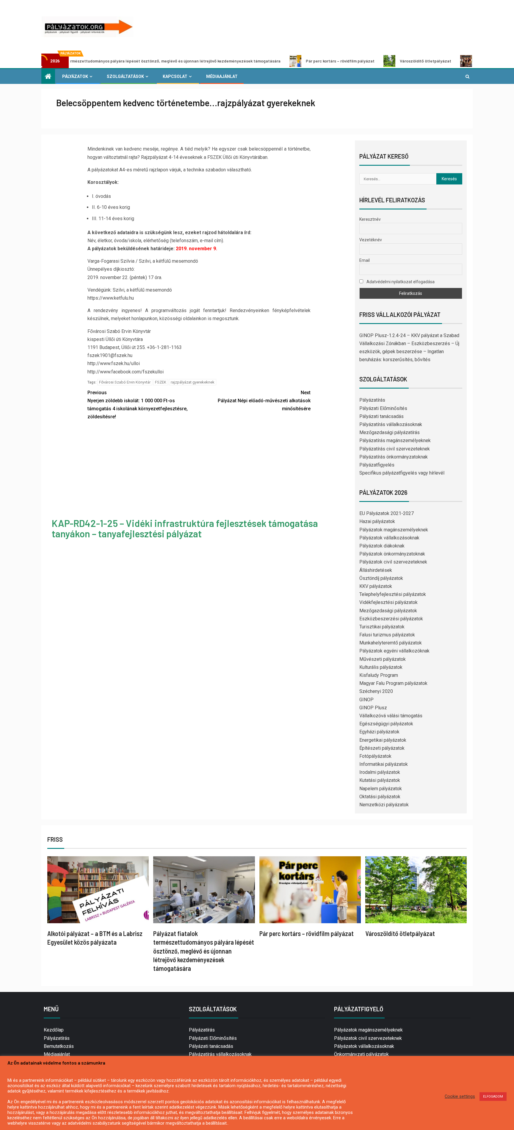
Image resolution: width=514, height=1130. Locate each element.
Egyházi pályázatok (379, 732)
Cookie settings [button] (460, 1096)
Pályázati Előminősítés (383, 408)
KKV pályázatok (375, 586)
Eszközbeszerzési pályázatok (391, 619)
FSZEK (160, 382)
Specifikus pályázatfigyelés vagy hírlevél (401, 473)
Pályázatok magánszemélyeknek (393, 530)
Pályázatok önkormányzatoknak (392, 554)
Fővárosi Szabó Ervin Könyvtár (125, 382)
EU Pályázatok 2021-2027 (386, 513)
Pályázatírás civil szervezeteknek (394, 449)
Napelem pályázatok (380, 788)
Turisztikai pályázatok (382, 627)
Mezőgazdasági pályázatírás (389, 432)
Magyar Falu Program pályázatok (393, 683)
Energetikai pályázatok (382, 740)
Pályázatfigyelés (376, 465)
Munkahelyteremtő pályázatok (390, 643)
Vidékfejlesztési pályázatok (388, 602)
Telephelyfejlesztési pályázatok (392, 594)
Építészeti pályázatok (382, 748)
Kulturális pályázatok (380, 667)
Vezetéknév (370, 239)
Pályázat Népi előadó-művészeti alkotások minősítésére (264, 400)
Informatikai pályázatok (383, 764)
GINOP (366, 699)
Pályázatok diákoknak (382, 546)
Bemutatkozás (59, 1046)
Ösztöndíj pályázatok (381, 578)
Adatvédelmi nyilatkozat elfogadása (400, 281)
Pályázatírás (372, 400)
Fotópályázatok (375, 756)
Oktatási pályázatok (379, 796)
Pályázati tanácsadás (381, 416)
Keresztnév (370, 219)
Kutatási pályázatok (379, 780)
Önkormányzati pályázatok (361, 1054)
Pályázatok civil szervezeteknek (393, 562)
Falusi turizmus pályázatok (387, 635)
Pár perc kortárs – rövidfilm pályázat (301, 60)
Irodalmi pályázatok (379, 772)
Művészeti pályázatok (382, 659)
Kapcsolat (175, 76)
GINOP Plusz (373, 707)
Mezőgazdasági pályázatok (388, 610)
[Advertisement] (199, 469)
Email (364, 260)
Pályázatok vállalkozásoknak (389, 538)
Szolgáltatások (125, 76)
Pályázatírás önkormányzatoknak (393, 457)
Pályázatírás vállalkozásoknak (390, 424)
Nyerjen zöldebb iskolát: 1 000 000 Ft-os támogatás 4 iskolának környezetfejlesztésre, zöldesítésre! (137, 405)
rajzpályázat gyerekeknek (192, 382)
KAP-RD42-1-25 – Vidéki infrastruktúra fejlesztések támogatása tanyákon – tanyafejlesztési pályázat (185, 528)
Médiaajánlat (222, 76)
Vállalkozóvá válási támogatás (390, 716)
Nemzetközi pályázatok (384, 804)
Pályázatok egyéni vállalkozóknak (394, 651)
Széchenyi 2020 (376, 691)
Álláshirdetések (375, 570)
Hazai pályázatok (377, 521)
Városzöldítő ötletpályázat (386, 60)
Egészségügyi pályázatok (386, 724)
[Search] (467, 76)
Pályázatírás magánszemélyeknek (395, 440)
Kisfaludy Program (378, 675)
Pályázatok (75, 76)
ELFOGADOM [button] (493, 1096)
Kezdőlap (54, 1030)
